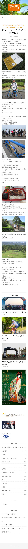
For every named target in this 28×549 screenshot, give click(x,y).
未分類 (3, 487)
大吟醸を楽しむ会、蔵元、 (9, 472)
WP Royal (17, 546)
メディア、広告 (6, 461)
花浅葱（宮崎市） (6, 532)
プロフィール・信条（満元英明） (10, 458)
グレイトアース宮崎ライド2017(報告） (14, 312)
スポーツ (8, 27)
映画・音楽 (4, 483)
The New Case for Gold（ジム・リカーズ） (13, 528)
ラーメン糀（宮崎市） (7, 524)
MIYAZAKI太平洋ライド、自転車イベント (13, 25)
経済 (3, 494)
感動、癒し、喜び (17, 27)
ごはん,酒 (4, 451)
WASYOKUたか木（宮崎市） (9, 514)
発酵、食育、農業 (6, 490)
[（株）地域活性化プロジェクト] (14, 7)
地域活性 (4, 469)
